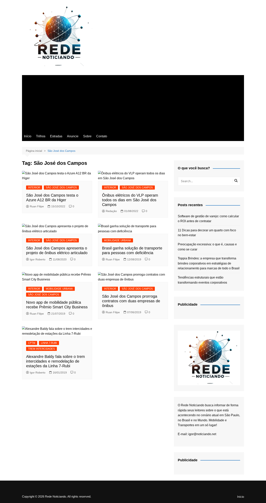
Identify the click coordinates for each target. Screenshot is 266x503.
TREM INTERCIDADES (41, 348)
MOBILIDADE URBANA (117, 240)
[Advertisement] (133, 102)
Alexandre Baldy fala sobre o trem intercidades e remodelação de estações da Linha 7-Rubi (55, 361)
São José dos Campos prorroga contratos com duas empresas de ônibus (131, 301)
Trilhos (40, 136)
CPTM (31, 343)
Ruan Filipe (37, 206)
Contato (101, 136)
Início (27, 136)
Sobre (87, 136)
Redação (111, 211)
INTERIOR (34, 187)
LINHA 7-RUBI (49, 343)
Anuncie (72, 136)
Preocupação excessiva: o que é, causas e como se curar (207, 247)
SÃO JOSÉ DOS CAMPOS (61, 187)
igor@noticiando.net (202, 434)
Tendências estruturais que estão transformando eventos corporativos (202, 280)
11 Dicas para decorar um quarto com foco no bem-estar (207, 233)
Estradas (56, 136)
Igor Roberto (37, 259)
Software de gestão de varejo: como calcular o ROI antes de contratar (208, 219)
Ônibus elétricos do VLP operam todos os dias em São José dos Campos (130, 200)
